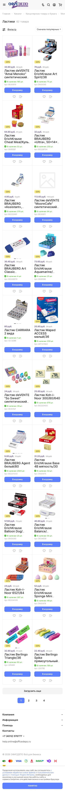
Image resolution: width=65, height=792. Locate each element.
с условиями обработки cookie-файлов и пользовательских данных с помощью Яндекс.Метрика (28, 772)
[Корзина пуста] (60, 4)
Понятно (32, 786)
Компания (8, 714)
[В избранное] (14, 96)
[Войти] (54, 4)
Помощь (7, 725)
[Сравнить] (21, 96)
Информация (10, 719)
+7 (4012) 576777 (12, 736)
